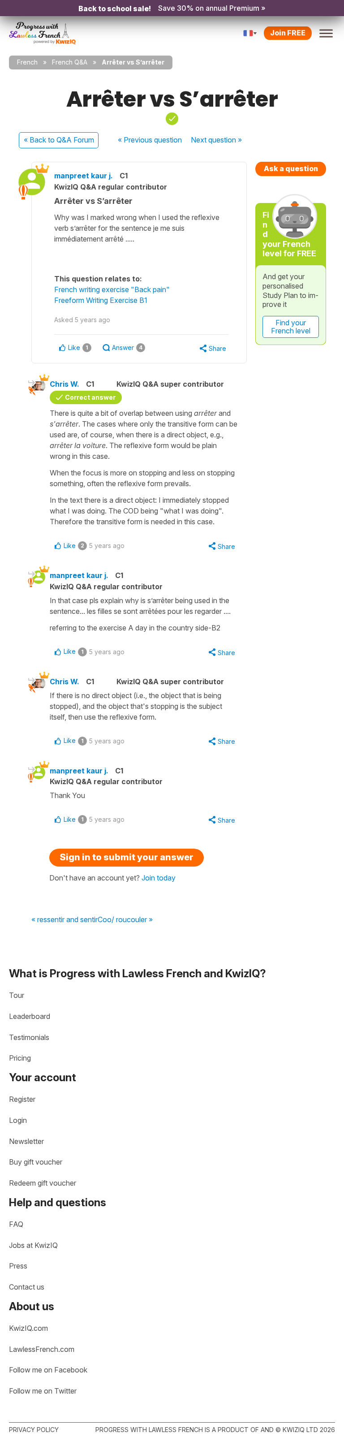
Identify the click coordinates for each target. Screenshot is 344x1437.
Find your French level (290, 326)
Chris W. (64, 384)
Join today (159, 877)
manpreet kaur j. (83, 175)
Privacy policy (34, 1429)
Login (18, 1120)
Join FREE (287, 32)
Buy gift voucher (35, 1161)
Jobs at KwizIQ (33, 1245)
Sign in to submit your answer (127, 857)
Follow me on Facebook (48, 1369)
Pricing (20, 1057)
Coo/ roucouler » (125, 920)
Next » (216, 139)
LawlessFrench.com (41, 1349)
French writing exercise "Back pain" (112, 289)
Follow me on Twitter (43, 1390)
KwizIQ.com (28, 1328)
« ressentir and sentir (64, 920)
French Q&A (69, 62)
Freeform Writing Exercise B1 (100, 300)
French (27, 62)
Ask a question (291, 168)
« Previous (150, 139)
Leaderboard (29, 1016)
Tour (16, 995)
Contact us (26, 1286)
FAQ (16, 1224)
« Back (59, 139)
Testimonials (29, 1037)
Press (18, 1265)
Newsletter (26, 1141)
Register (22, 1099)
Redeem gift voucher (42, 1182)
